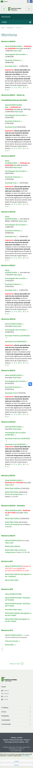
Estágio (4, 22)
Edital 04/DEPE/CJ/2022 (13, 510)
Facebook (6, 690)
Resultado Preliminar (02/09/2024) (17, 336)
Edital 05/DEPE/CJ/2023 (13, 427)
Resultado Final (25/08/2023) (15, 444)
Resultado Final (10, 66)
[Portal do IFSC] (15, 9)
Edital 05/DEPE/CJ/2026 (13, 46)
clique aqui (17, 51)
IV (23, 87)
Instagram (6, 693)
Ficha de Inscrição (11, 641)
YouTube (5, 699)
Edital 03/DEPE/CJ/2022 (13, 541)
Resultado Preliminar (13, 60)
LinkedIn (5, 696)
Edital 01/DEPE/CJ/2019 (13, 635)
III (19, 87)
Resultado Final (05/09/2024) (15, 342)
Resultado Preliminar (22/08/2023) (17, 438)
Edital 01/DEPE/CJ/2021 (13, 566)
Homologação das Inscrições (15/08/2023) (15, 434)
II (14, 87)
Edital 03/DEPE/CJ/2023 (13, 480)
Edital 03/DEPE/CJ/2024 (13, 375)
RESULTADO (9, 645)
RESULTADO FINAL (11, 492)
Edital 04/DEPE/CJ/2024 (13, 324)
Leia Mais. (26, 756)
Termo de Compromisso (14, 494)
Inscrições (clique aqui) (13, 609)
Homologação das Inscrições (15, 54)
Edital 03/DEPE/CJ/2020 (13, 594)
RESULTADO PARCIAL (12, 488)
